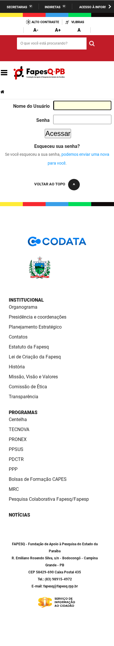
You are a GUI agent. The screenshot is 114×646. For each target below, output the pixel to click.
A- (35, 30)
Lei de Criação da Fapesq (35, 357)
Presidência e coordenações (37, 317)
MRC (14, 489)
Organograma (23, 307)
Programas (23, 412)
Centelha (18, 419)
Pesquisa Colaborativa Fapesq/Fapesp (49, 499)
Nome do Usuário (31, 106)
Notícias (19, 515)
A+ (58, 30)
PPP (13, 469)
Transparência (23, 396)
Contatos (18, 337)
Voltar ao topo (49, 184)
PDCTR (16, 459)
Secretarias (17, 7)
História (17, 367)
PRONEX (18, 439)
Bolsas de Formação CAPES (38, 479)
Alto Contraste (45, 22)
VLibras (77, 22)
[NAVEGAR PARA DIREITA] (109, 6)
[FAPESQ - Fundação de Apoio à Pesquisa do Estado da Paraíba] (39, 73)
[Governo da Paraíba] (57, 278)
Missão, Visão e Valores (33, 377)
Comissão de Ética (28, 386)
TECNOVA (19, 429)
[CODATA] (57, 243)
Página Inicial (3, 92)
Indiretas (53, 7)
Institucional (26, 300)
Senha (43, 120)
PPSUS (16, 449)
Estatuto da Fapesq (29, 347)
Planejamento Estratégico (35, 327)
